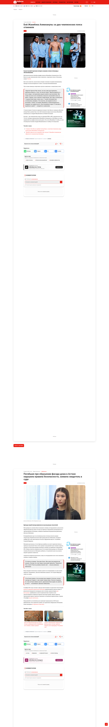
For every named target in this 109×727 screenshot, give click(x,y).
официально (44, 471)
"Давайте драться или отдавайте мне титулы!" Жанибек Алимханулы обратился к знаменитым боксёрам (43, 133)
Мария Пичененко (36, 471)
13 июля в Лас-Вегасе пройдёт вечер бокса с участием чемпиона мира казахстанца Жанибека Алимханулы (43, 129)
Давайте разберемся (46, 2)
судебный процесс (44, 653)
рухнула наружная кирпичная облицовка (34, 589)
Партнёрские (70, 2)
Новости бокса (29, 160)
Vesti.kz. (29, 79)
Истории (38, 2)
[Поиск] (89, 2)
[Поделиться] (106, 724)
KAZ (94, 2)
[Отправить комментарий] (61, 182)
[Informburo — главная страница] (18, 2)
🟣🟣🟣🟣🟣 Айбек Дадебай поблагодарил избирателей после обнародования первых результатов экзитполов (77, 96)
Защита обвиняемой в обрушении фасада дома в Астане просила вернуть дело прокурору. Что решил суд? (53, 625)
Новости (33, 2)
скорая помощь (54, 653)
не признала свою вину (38, 604)
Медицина (34, 653)
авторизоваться (34, 179)
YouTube (76, 2)
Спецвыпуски (62, 2)
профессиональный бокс (41, 160)
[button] (90, 6)
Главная (15, 9)
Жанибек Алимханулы (55, 160)
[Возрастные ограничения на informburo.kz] (86, 2)
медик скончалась (33, 598)
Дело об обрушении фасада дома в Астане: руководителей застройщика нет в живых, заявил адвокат (33, 624)
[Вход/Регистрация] (91, 2)
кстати (34, 22)
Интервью (55, 2)
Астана (27, 653)
